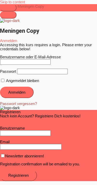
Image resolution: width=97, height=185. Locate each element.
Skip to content (12, 2)
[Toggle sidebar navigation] (8, 7)
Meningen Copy (31, 6)
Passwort (8, 71)
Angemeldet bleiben (22, 81)
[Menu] (8, 15)
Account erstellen (14, 120)
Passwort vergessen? (18, 104)
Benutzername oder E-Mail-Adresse (30, 57)
